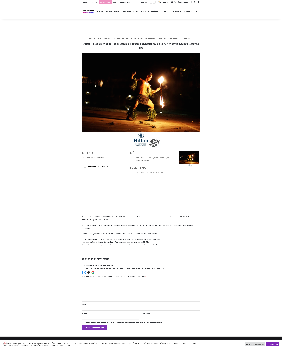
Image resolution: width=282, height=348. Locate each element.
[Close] (153, 193)
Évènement (101, 38)
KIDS (196, 11)
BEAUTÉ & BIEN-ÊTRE (149, 11)
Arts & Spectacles (112, 38)
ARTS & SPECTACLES (130, 11)
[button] (136, 206)
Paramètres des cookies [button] (255, 344)
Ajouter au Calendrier (96, 166)
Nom (84, 304)
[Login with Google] (93, 272)
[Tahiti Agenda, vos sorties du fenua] (88, 11)
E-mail (85, 313)
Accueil (93, 38)
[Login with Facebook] (84, 272)
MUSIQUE (99, 11)
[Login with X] (88, 272)
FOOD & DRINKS (112, 11)
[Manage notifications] (5, 343)
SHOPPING (176, 11)
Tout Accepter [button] (273, 344)
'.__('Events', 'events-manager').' (129, 200)
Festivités (153, 172)
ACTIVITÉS (165, 11)
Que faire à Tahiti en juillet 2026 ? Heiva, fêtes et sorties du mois (135, 2)
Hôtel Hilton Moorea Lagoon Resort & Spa (152, 158)
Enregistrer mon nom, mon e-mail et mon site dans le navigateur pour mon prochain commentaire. (123, 323)
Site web (146, 313)
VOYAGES (188, 11)
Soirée (160, 172)
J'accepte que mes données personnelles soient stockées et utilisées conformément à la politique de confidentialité (123, 268)
